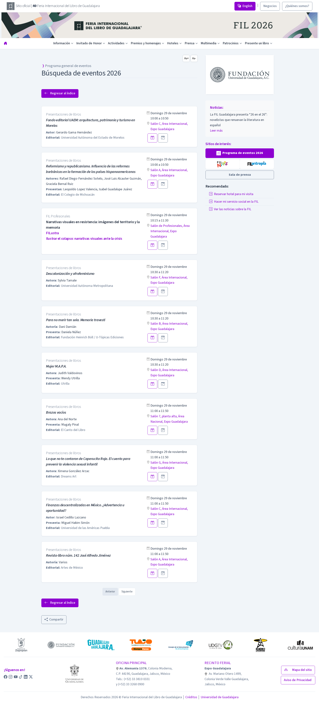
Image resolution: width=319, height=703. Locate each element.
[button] (239, 153)
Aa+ (186, 58)
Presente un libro (257, 43)
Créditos (190, 697)
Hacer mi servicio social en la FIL (236, 201)
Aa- (194, 58)
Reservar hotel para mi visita (233, 194)
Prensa (189, 43)
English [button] (247, 6)
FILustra (52, 233)
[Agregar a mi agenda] (152, 137)
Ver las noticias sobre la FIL (232, 209)
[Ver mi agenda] (163, 137)
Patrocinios (231, 43)
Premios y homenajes (146, 43)
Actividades (116, 43)
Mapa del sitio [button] (302, 670)
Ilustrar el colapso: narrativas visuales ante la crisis (84, 238)
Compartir (56, 619)
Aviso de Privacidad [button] (298, 680)
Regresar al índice (62, 93)
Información (61, 43)
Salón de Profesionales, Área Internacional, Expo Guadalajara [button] (170, 231)
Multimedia (208, 43)
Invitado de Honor (89, 43)
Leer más (216, 130)
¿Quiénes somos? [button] (297, 6)
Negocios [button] (270, 6)
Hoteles (172, 43)
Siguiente (127, 592)
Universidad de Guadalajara (218, 697)
